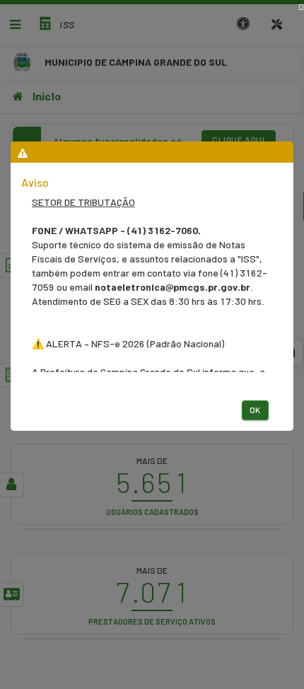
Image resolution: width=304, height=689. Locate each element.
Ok (255, 410)
